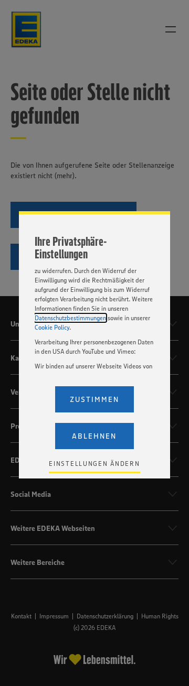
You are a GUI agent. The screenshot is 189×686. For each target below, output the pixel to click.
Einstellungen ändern (94, 463)
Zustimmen (94, 399)
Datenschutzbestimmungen (70, 318)
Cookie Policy (52, 327)
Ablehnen (94, 436)
